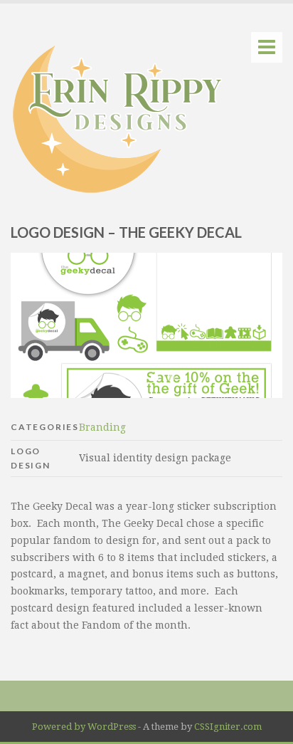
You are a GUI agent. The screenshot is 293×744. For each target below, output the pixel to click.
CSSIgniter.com (228, 726)
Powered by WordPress (84, 726)
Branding (102, 427)
